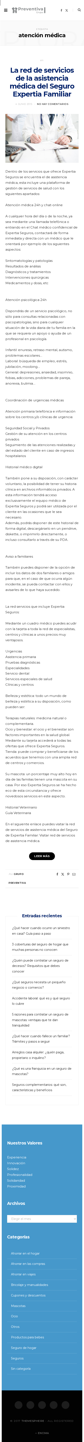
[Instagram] (42, 1405)
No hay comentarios (53, 104)
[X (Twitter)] (30, 1405)
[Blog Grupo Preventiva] (28, 10)
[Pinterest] (68, 874)
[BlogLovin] (65, 1405)
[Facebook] (18, 1405)
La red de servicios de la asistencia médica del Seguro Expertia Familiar (42, 82)
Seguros (17, 1358)
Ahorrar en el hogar (25, 1253)
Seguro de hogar (23, 1348)
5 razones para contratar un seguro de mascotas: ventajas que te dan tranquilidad (40, 1019)
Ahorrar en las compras (28, 1264)
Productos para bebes (27, 1337)
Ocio (14, 1316)
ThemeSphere (33, 1420)
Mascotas (18, 1306)
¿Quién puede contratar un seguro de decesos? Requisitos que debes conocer (40, 966)
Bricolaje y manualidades (29, 1285)
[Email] (73, 874)
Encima (43, 1433)
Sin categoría (21, 1369)
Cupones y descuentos (28, 1295)
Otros (15, 1327)
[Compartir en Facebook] (57, 874)
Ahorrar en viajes (23, 1274)
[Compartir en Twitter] (62, 874)
